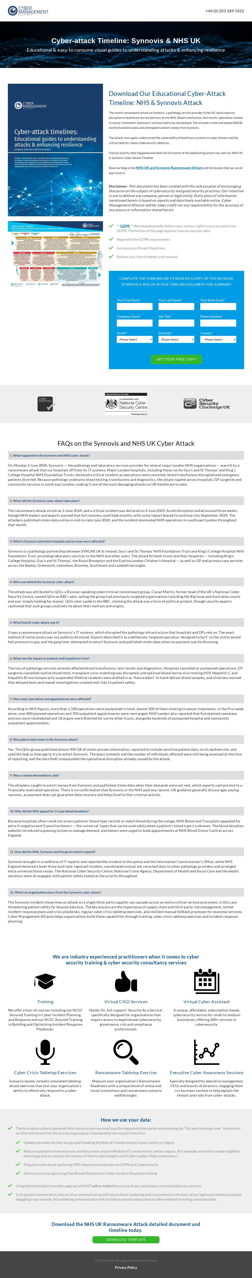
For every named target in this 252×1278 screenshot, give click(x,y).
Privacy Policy (126, 1267)
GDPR (125, 226)
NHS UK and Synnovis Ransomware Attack (169, 167)
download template (126, 1239)
